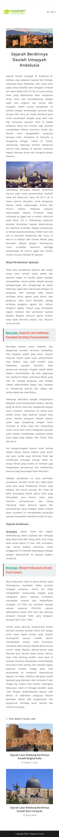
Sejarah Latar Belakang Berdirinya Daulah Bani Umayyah (29, 809)
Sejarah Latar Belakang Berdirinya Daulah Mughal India (29, 756)
